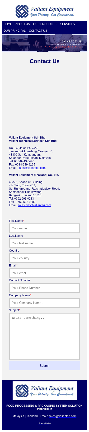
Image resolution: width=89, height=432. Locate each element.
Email (13, 265)
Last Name (16, 235)
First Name (16, 221)
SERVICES (67, 24)
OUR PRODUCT (44, 24)
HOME (8, 24)
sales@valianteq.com (32, 168)
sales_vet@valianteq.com (34, 205)
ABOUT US (22, 24)
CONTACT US (38, 30)
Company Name (20, 295)
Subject (14, 310)
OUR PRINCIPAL (15, 30)
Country (14, 250)
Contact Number (19, 280)
